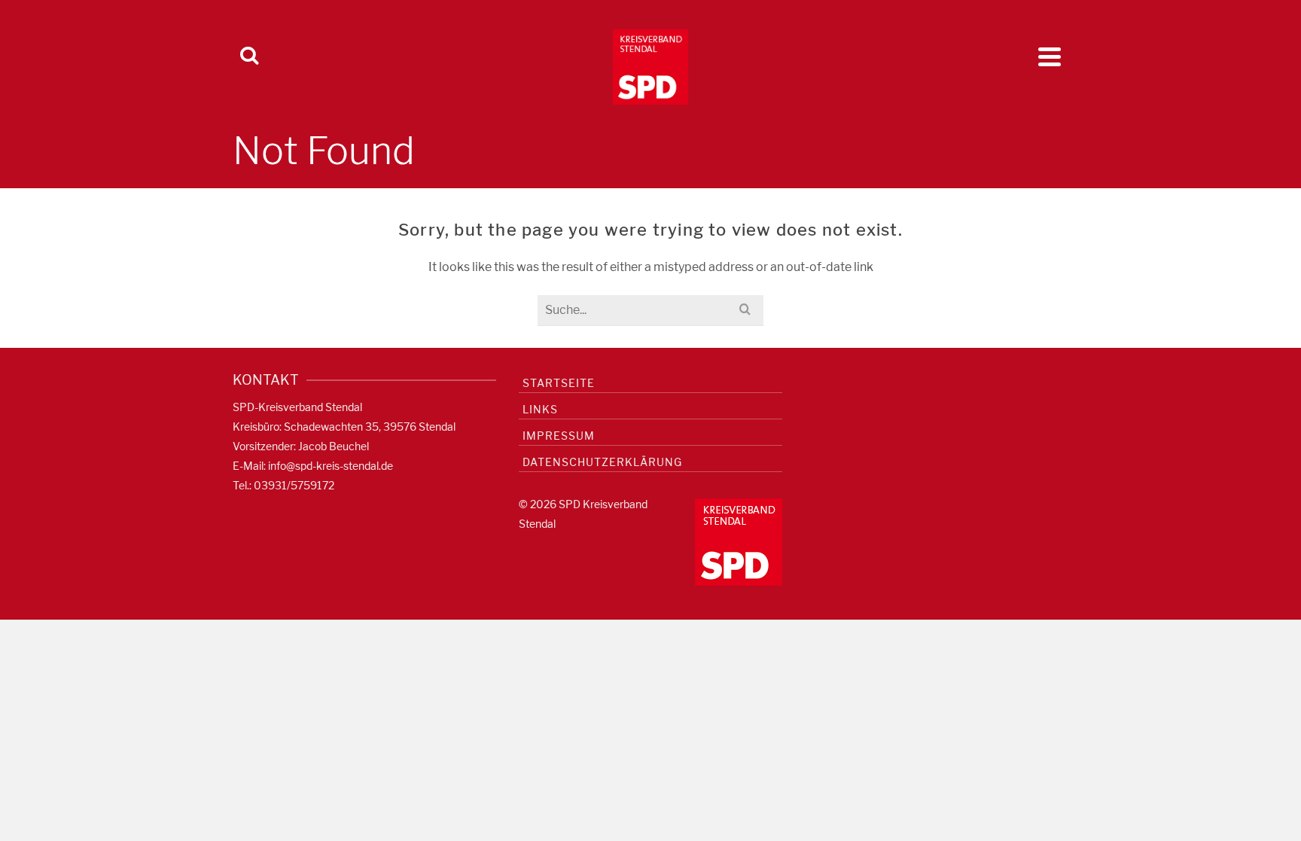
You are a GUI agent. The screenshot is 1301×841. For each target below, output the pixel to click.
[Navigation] (1049, 56)
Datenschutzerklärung (602, 462)
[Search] (249, 56)
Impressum (559, 435)
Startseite (559, 382)
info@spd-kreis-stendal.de (330, 465)
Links (540, 409)
